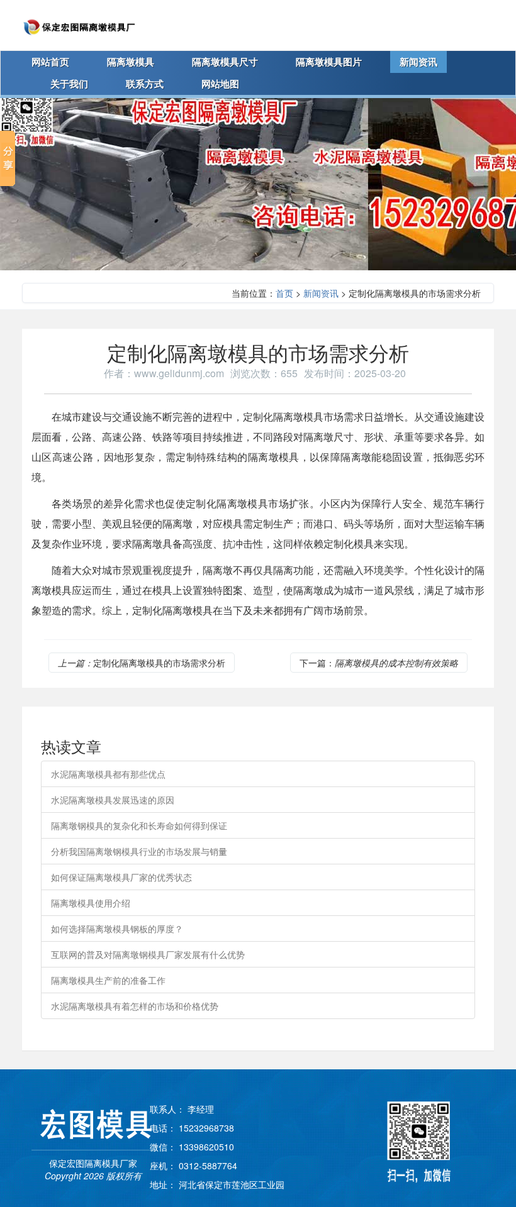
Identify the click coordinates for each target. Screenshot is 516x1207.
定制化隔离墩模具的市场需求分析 (141, 662)
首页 (284, 293)
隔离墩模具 (130, 62)
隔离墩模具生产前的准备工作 (108, 980)
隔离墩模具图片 (329, 62)
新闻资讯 (418, 62)
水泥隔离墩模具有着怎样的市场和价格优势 (134, 1006)
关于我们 (69, 84)
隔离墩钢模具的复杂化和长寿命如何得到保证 (139, 825)
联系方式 (145, 84)
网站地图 (220, 84)
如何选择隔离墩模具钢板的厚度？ (117, 928)
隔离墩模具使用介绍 (90, 902)
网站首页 (50, 62)
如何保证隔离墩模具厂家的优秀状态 (121, 877)
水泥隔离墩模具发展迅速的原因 (112, 799)
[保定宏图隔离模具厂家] (78, 25)
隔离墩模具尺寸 (225, 62)
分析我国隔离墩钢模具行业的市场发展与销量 (139, 851)
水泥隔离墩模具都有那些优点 (108, 774)
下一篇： (379, 662)
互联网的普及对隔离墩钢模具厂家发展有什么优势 (148, 954)
